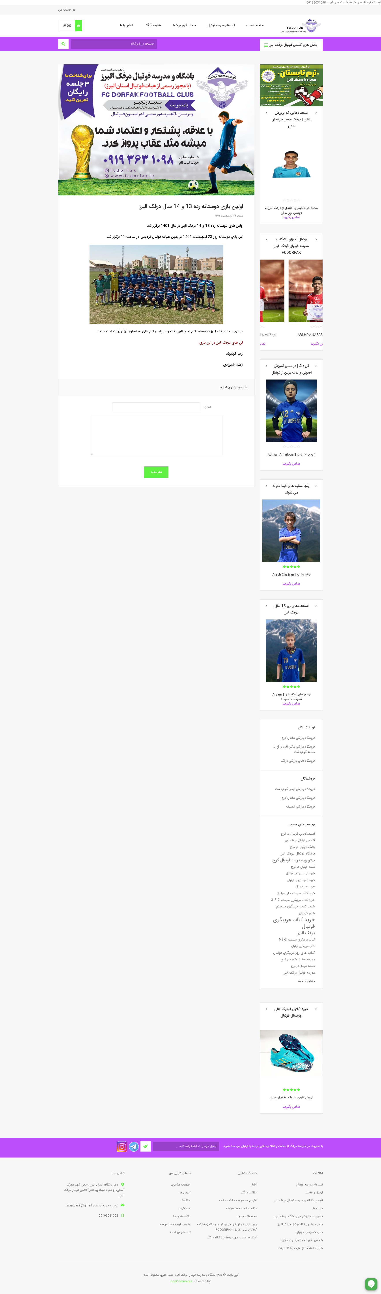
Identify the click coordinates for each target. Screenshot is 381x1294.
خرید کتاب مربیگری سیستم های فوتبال (295, 910)
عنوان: (207, 406)
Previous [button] (316, 113)
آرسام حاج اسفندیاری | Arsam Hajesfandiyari (291, 697)
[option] (291, 178)
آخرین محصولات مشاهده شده (238, 1200)
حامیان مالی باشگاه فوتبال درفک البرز (300, 1224)
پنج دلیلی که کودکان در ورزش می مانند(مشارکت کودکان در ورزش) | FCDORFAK (227, 1227)
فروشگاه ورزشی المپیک (300, 807)
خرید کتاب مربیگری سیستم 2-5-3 (293, 900)
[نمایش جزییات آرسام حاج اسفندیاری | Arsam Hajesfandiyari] (291, 650)
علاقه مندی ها (181, 1216)
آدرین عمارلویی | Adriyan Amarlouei (291, 454)
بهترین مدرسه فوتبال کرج (293, 860)
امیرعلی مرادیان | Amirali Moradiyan (291, 574)
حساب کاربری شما (184, 25)
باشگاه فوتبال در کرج (302, 847)
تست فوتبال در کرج (303, 867)
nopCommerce (181, 1281)
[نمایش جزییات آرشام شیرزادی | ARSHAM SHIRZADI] (291, 291)
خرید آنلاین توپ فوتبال (301, 880)
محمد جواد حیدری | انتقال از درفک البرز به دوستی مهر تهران (291, 211)
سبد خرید (184, 1208)
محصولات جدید (247, 1216)
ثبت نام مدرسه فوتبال (221, 25)
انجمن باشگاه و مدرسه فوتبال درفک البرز (298, 1200)
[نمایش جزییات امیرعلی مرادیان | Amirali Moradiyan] (291, 530)
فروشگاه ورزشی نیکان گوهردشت (295, 789)
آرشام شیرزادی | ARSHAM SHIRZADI (291, 334)
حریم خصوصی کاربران (309, 1232)
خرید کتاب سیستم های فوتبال (296, 893)
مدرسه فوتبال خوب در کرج (298, 959)
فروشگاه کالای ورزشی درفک (298, 761)
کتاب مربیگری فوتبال (303, 946)
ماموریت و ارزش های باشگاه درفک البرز (299, 1216)
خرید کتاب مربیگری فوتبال (294, 923)
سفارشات (185, 1200)
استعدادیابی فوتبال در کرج (298, 834)
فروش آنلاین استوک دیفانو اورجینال (291, 1097)
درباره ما (318, 1208)
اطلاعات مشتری (180, 1184)
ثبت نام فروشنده (180, 1232)
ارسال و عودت (314, 1192)
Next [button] (266, 113)
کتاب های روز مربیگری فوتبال (294, 953)
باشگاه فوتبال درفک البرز (297, 854)
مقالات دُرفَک (153, 25)
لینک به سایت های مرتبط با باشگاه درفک (232, 1237)
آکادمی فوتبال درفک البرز (300, 840)
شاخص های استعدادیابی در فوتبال (301, 1240)
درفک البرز (306, 933)
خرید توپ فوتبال (305, 886)
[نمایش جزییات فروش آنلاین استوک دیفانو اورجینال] (291, 1054)
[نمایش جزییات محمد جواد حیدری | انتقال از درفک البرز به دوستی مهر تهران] (291, 164)
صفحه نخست (255, 25)
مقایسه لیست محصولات (241, 1208)
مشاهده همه (306, 981)
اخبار (254, 1184)
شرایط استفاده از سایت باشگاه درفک (300, 1248)
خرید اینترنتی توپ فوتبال (300, 873)
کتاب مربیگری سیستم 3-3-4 (296, 939)
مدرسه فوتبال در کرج (303, 966)
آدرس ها (185, 1192)
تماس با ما (126, 25)
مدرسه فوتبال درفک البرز (299, 973)
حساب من (64, 10)
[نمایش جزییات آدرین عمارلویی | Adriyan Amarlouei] (291, 411)
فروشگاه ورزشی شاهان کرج (298, 738)
